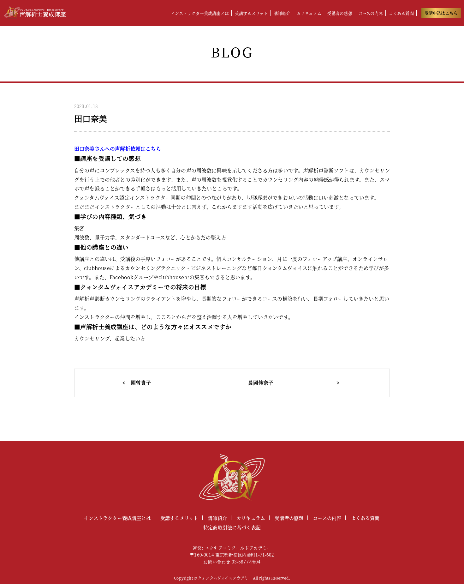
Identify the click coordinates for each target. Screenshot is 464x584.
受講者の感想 (339, 13)
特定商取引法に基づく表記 (232, 527)
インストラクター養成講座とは (200, 13)
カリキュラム (308, 13)
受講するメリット (251, 13)
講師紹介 (282, 13)
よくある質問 (401, 13)
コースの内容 (370, 13)
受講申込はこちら (441, 13)
